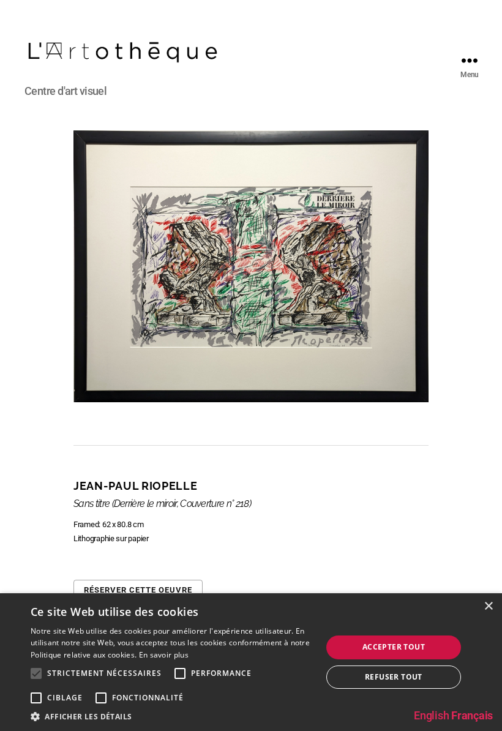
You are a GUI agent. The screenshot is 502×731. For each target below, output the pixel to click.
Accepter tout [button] (393, 647)
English (431, 715)
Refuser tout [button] (393, 677)
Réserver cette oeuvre (138, 589)
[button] (172, 716)
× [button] (488, 606)
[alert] (251, 662)
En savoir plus (164, 655)
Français (472, 715)
